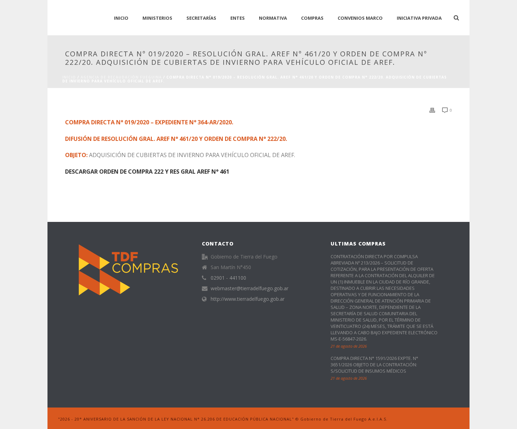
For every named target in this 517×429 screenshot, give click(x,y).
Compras (312, 18)
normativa (273, 18)
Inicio (69, 77)
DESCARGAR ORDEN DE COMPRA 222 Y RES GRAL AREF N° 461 (147, 171)
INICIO (121, 18)
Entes (237, 18)
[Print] (432, 110)
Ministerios (157, 18)
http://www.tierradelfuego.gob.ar (248, 299)
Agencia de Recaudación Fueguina (121, 77)
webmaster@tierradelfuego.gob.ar (249, 288)
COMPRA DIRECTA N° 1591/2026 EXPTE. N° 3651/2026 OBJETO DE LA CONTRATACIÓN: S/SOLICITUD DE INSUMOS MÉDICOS (374, 364)
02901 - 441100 (228, 278)
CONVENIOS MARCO (360, 18)
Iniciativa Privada (419, 18)
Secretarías (201, 18)
